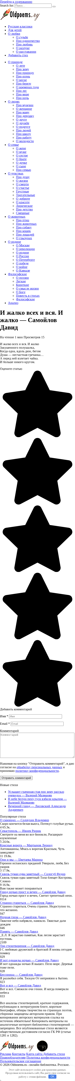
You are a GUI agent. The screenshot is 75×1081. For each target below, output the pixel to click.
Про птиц (22, 220)
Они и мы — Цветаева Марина (21, 859)
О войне (21, 267)
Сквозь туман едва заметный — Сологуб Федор (32, 874)
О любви (14, 33)
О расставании (26, 51)
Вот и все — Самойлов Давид (20, 985)
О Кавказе (23, 270)
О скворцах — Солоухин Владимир (24, 820)
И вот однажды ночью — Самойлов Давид (29, 960)
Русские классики (20, 26)
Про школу (23, 134)
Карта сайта (34, 1054)
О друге (21, 119)
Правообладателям (13, 1057)
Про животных (26, 223)
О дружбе (22, 123)
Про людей (23, 130)
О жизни (22, 180)
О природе (15, 62)
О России (22, 256)
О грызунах (24, 238)
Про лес (21, 90)
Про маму (22, 112)
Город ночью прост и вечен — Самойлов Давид (32, 892)
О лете (20, 65)
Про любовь (24, 44)
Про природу (25, 72)
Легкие (21, 281)
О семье (13, 144)
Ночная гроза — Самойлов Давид (23, 917)
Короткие (22, 285)
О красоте (23, 202)
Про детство (24, 209)
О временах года (27, 87)
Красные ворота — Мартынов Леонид (26, 845)
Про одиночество (28, 41)
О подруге (23, 126)
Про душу (23, 177)
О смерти (22, 184)
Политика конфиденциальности (48, 1057)
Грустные (22, 191)
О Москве (23, 245)
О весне (21, 80)
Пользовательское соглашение (20, 1061)
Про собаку (24, 227)
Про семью (23, 170)
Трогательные (25, 195)
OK (52, 1076)
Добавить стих (18, 55)
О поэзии (22, 277)
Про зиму (22, 69)
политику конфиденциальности (37, 770)
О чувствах (15, 173)
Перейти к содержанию (16, 1)
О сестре (22, 155)
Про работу (24, 137)
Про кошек (23, 231)
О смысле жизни (27, 288)
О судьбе (22, 37)
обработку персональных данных (39, 767)
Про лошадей (25, 234)
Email (5, 723)
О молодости (25, 141)
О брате (21, 159)
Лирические (24, 205)
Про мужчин (24, 105)
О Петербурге (25, 259)
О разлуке (23, 48)
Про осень (23, 76)
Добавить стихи (54, 1054)
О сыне (21, 166)
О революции (25, 249)
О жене (21, 148)
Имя (4, 716)
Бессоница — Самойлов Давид (21, 974)
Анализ (13, 303)
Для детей (15, 30)
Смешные (22, 213)
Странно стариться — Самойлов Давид (27, 902)
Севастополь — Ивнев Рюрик (20, 831)
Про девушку (25, 116)
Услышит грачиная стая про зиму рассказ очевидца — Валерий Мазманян (36, 793)
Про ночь (22, 98)
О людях (14, 101)
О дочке (21, 162)
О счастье (22, 188)
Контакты (18, 1054)
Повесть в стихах (28, 295)
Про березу (23, 83)
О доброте (23, 198)
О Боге (20, 292)
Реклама (5, 1054)
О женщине (24, 108)
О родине (14, 241)
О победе (22, 263)
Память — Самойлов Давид (19, 931)
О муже (21, 152)
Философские (17, 274)
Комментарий (9, 731)
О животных (16, 216)
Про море (22, 94)
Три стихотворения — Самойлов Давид (27, 946)
